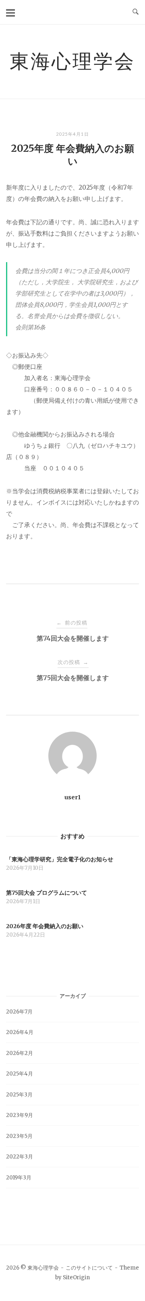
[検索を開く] (135, 12)
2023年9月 (19, 1115)
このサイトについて (89, 1267)
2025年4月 (19, 1073)
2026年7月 (19, 1011)
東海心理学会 (72, 60)
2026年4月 (19, 1032)
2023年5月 (19, 1136)
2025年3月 (19, 1094)
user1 (72, 797)
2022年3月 (19, 1156)
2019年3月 (18, 1177)
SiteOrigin (76, 1277)
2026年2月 (19, 1053)
